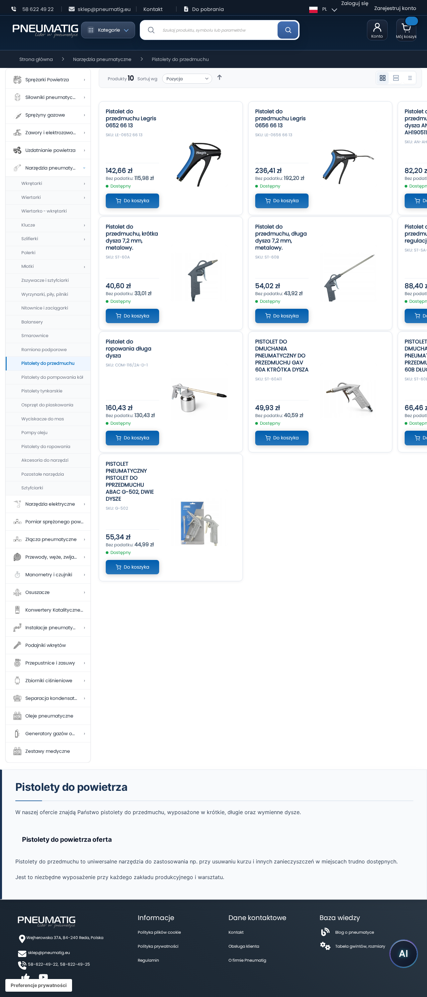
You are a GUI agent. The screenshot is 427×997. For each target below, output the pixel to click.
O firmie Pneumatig (247, 960)
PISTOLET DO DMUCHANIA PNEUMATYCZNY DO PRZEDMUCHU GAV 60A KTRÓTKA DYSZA (282, 355)
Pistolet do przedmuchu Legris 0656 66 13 (280, 118)
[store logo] (45, 30)
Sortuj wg (147, 79)
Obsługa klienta (244, 946)
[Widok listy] (409, 78)
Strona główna (36, 59)
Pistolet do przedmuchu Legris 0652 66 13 (131, 118)
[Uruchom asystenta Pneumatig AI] (403, 953)
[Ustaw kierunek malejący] (219, 77)
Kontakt (152, 9)
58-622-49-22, (43, 964)
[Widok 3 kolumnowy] (383, 78)
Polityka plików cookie (159, 932)
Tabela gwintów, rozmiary (360, 946)
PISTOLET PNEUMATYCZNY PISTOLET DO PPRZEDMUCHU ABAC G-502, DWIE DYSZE (130, 481)
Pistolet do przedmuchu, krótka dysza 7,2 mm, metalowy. (132, 237)
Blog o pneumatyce (354, 932)
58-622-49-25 (75, 964)
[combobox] (220, 30)
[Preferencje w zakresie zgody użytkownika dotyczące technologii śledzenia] (38, 985)
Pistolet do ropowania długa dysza (128, 348)
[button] (322, 9)
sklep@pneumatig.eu (104, 9)
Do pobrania (208, 9)
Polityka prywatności (158, 946)
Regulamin (148, 960)
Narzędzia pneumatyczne (102, 59)
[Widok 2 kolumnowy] (396, 78)
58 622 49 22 (38, 9)
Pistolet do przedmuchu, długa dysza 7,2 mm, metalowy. (281, 237)
